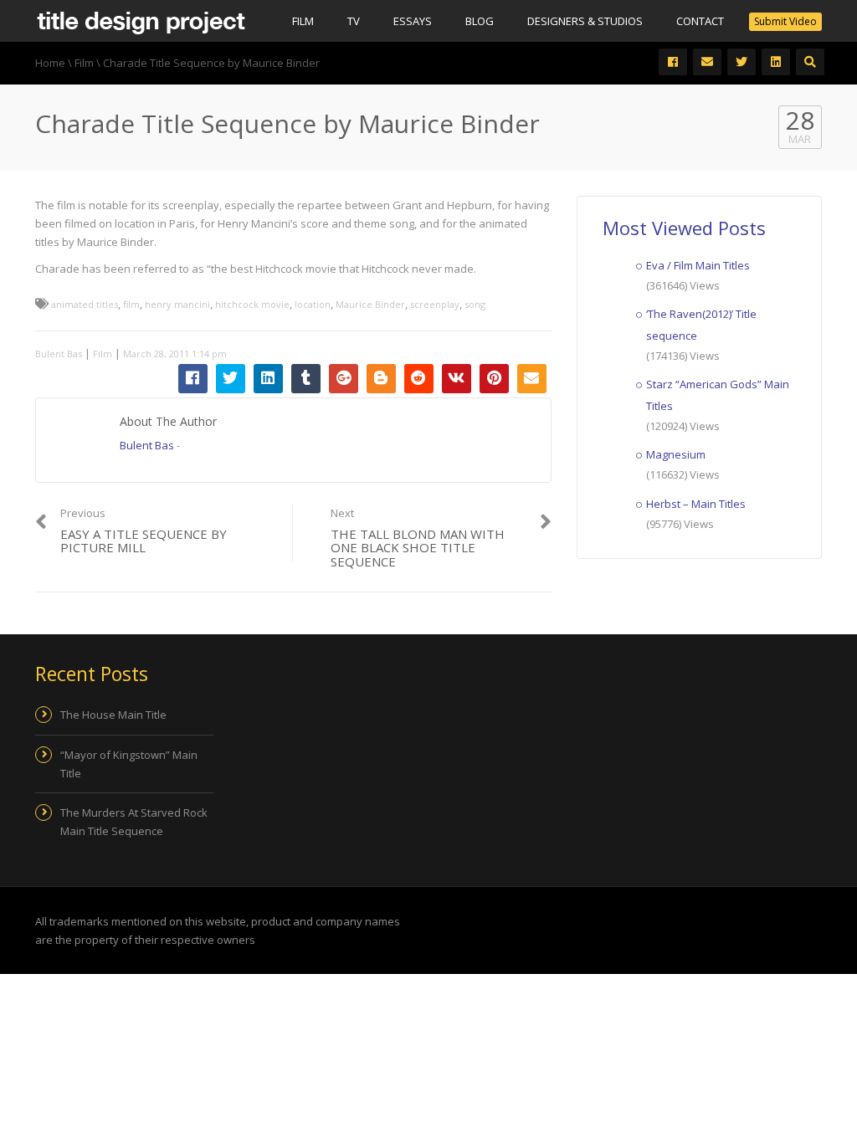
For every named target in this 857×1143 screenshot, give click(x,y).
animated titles (84, 304)
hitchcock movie (252, 304)
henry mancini (177, 304)
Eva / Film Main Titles (698, 265)
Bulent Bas (58, 353)
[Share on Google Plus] (343, 378)
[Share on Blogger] (381, 378)
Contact (700, 20)
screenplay (434, 304)
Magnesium (676, 454)
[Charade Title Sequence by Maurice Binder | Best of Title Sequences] (140, 20)
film (131, 304)
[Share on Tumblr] (306, 378)
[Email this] (532, 378)
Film (303, 20)
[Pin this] (494, 378)
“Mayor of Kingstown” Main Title (129, 764)
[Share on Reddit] (419, 378)
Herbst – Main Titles (696, 503)
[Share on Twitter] (230, 378)
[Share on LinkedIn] (268, 378)
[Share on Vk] (456, 378)
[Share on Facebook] (193, 378)
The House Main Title (113, 714)
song (474, 304)
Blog (479, 20)
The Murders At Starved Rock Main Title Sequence (134, 821)
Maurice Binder (370, 304)
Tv (353, 20)
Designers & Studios (585, 20)
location (313, 304)
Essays (412, 20)
